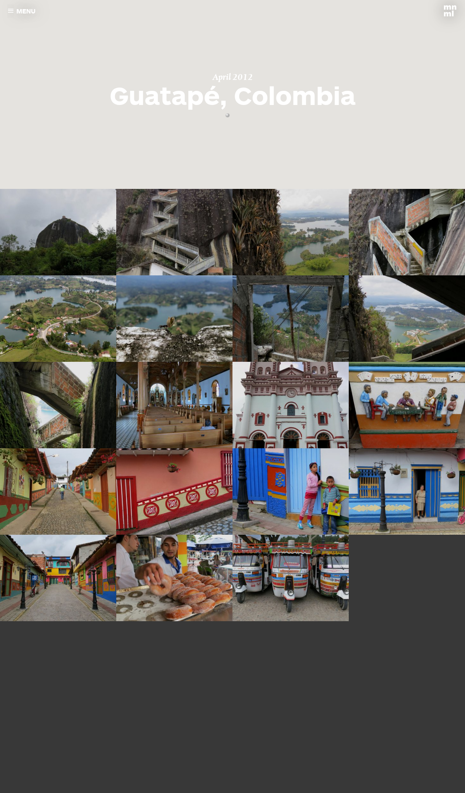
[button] (228, 115)
